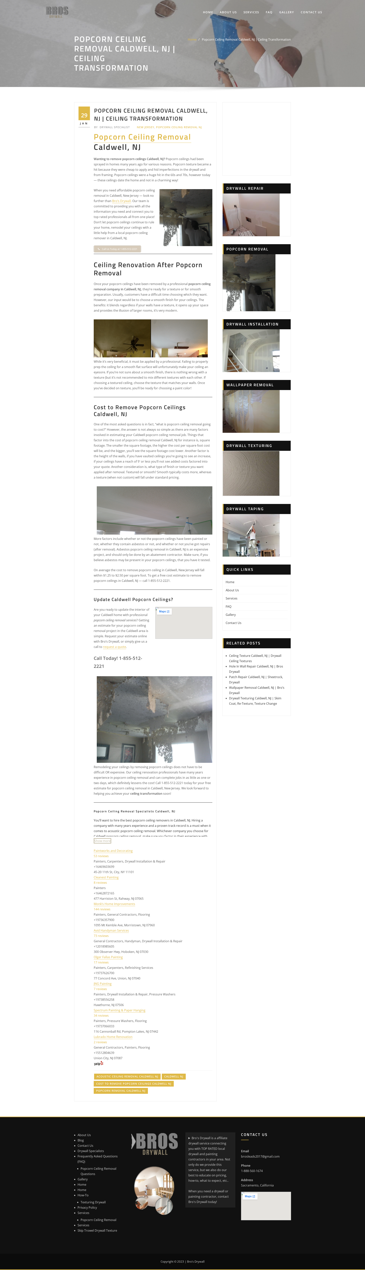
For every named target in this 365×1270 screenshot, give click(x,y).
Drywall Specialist (112, 127)
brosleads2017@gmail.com (260, 1156)
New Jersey (145, 127)
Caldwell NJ (173, 1076)
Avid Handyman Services (111, 930)
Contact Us (311, 12)
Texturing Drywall (93, 1202)
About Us (228, 12)
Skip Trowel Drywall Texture (97, 1230)
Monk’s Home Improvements (114, 904)
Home (208, 12)
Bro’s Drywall (121, 201)
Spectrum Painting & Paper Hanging (119, 1010)
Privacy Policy (87, 1207)
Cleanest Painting (106, 877)
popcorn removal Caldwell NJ (120, 1090)
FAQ (269, 12)
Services (251, 12)
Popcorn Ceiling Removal (142, 136)
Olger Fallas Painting (108, 957)
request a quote (114, 647)
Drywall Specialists (91, 1151)
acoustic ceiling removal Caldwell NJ (127, 1076)
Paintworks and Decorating (113, 851)
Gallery (286, 12)
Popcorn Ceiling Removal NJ (179, 127)
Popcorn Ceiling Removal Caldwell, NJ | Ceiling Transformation (246, 39)
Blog (81, 1140)
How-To (83, 1195)
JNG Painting (103, 984)
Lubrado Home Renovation (113, 1037)
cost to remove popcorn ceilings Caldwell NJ (133, 1083)
